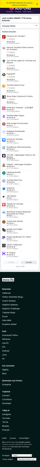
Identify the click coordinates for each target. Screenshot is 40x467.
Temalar (18, 11)
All (3, 359)
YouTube (6, 418)
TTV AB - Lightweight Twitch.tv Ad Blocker (21, 156)
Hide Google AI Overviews (17, 123)
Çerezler (13, 438)
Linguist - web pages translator (19, 164)
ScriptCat (10, 188)
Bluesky (5, 426)
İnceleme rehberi (9, 324)
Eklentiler (6, 289)
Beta (4, 373)
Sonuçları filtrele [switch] (8, 26)
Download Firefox (10, 335)
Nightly (5, 370)
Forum (5, 316)
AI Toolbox (11, 253)
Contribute (7, 399)
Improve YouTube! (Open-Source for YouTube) (20, 48)
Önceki (11, 262)
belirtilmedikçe (10, 442)
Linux (4, 355)
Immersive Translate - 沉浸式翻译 (20, 108)
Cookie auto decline (15, 221)
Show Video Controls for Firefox (20, 96)
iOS (3, 347)
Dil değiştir (6, 455)
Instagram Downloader (16, 131)
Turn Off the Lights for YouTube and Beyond (21, 62)
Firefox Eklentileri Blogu (12, 297)
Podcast (6, 430)
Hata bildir (6, 320)
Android (5, 351)
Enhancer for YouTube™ (16, 36)
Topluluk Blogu (8, 312)
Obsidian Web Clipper (15, 116)
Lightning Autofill (13, 172)
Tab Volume (11, 196)
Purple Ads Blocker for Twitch (19, 237)
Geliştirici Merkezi (10, 305)
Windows (6, 339)
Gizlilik (4, 438)
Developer (6, 403)
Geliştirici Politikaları (11, 308)
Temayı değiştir (7, 459)
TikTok (5, 422)
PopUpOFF (11, 74)
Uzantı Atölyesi (9, 301)
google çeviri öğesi (14, 229)
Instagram (6, 414)
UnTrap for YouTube (15, 139)
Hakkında (6, 293)
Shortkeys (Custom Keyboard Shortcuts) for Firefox (19, 213)
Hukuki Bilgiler (24, 438)
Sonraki (29, 262)
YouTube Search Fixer (15, 85)
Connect (6, 395)
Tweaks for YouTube (15, 204)
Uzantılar (9, 11)
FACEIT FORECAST (14, 245)
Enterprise (6, 384)
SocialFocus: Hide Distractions (19, 147)
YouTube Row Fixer (14, 180)
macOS (5, 343)
